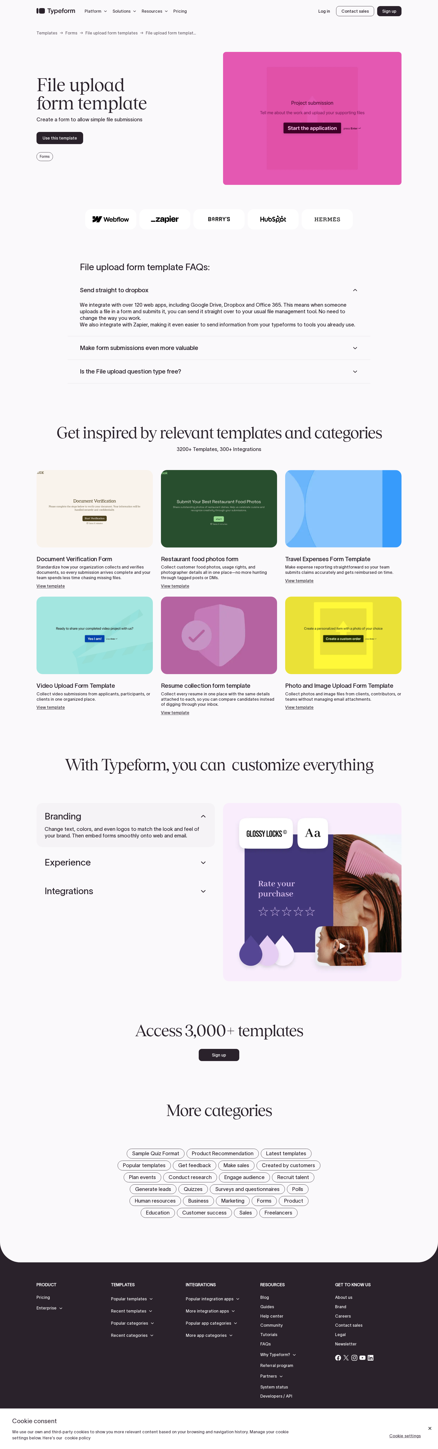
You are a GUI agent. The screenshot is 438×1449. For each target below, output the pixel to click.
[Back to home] (55, 11)
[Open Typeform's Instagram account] (354, 1358)
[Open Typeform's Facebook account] (338, 1358)
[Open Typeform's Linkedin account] (371, 1358)
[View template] (94, 529)
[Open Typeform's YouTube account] (362, 1358)
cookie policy (77, 1438)
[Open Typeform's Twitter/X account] (346, 1358)
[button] (97, 11)
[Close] (429, 1428)
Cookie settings (405, 1436)
